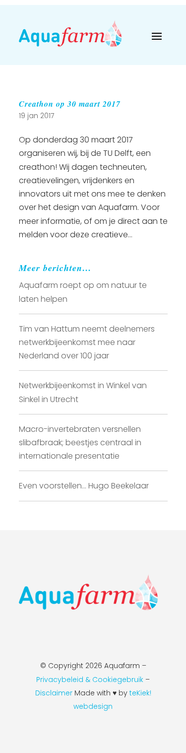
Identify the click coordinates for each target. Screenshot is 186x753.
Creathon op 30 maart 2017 (70, 103)
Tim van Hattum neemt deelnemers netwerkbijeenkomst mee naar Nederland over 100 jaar (87, 342)
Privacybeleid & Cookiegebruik (89, 680)
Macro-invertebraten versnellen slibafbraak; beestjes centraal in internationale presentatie (80, 442)
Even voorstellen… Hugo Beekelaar (84, 485)
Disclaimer (54, 693)
